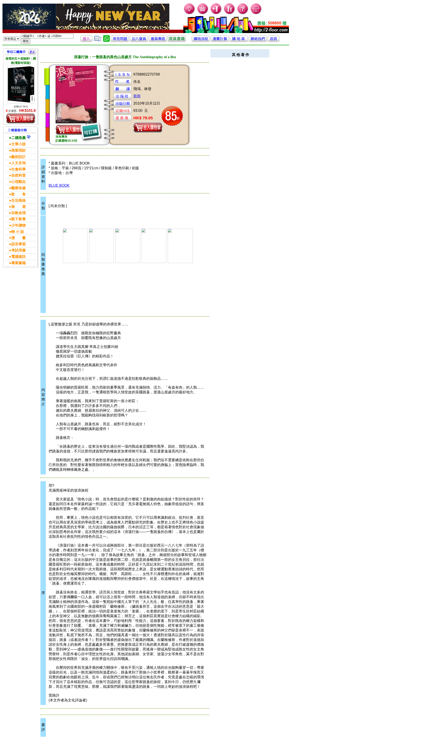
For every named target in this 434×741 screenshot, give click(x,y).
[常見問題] (243, 14)
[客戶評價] (97, 41)
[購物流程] (201, 41)
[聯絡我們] (258, 41)
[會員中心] (229, 14)
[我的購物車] (203, 14)
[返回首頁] (273, 41)
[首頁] (256, 14)
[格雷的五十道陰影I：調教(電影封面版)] (21, 84)
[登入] (86, 41)
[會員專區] (158, 41)
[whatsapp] (106, 41)
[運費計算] (220, 41)
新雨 (137, 96)
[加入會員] (216, 14)
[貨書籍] (177, 41)
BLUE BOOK (59, 185)
